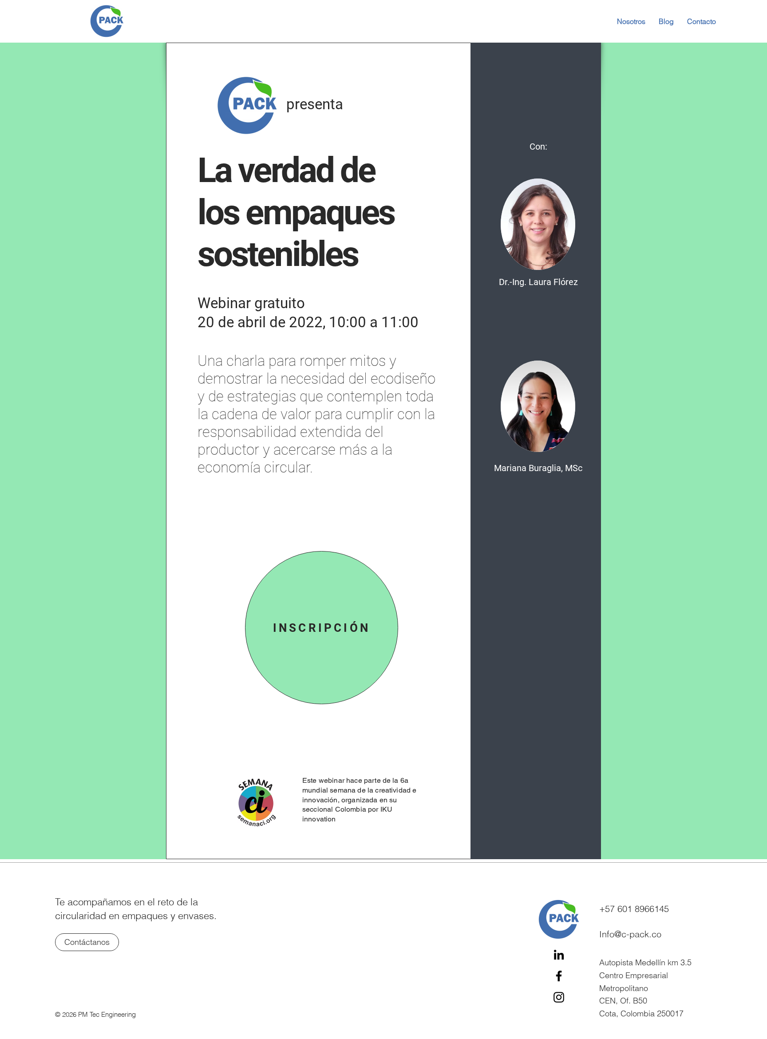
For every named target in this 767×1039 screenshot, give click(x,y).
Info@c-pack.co (630, 934)
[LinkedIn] (559, 955)
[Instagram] (559, 997)
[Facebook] (559, 976)
